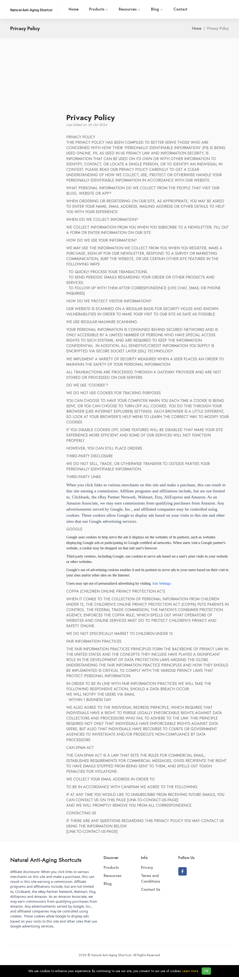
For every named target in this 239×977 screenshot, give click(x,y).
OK (206, 971)
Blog (155, 9)
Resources (128, 9)
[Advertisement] (119, 78)
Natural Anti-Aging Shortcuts (45, 860)
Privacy (147, 867)
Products (97, 9)
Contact (180, 9)
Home (74, 9)
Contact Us (150, 889)
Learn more (190, 971)
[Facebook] (182, 871)
